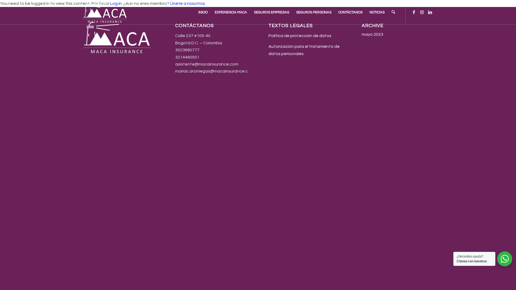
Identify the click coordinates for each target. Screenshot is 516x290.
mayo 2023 (372, 34)
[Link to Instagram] (422, 12)
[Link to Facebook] (414, 12)
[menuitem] (203, 12)
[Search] (393, 12)
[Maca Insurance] (106, 12)
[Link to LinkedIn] (430, 12)
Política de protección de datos (299, 36)
